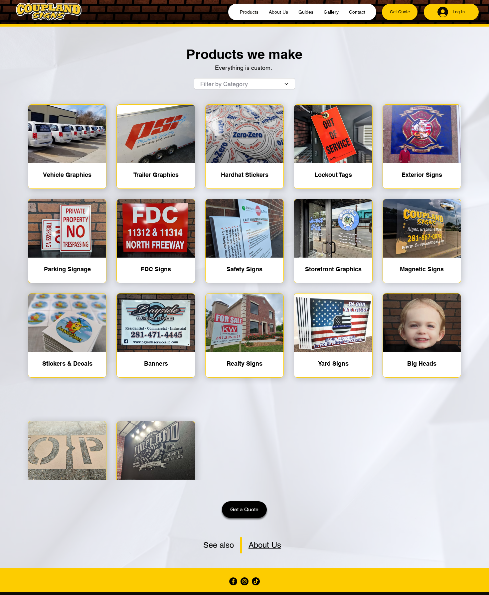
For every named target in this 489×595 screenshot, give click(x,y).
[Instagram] (244, 581)
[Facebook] (233, 581)
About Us (264, 544)
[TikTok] (256, 581)
